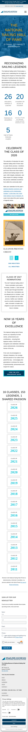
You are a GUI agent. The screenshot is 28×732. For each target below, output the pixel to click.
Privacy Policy (18, 637)
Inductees (5, 695)
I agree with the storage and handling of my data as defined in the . (15, 636)
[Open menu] (25, 11)
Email (3, 626)
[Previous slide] (11, 258)
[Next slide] (16, 258)
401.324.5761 (5, 670)
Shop (3, 684)
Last (3, 619)
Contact (4, 686)
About (4, 679)
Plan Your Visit (19, 6)
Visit (3, 677)
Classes (4, 693)
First (3, 614)
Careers (4, 682)
